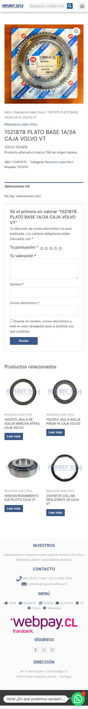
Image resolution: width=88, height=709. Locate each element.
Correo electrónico (24, 303)
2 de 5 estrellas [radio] (46, 248)
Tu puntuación (24, 247)
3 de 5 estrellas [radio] (51, 248)
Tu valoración (23, 256)
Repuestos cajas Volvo (29, 112)
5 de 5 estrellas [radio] (60, 248)
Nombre (17, 284)
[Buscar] (70, 6)
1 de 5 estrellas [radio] (42, 248)
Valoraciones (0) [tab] (17, 186)
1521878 (22, 167)
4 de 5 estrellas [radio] (55, 248)
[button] (82, 6)
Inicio (8, 112)
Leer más (14, 436)
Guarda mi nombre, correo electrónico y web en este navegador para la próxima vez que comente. (42, 326)
